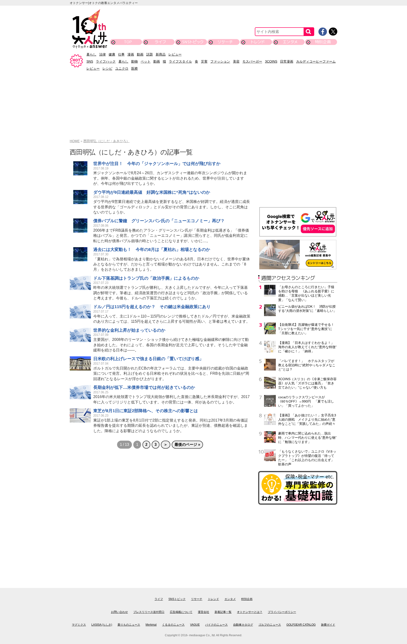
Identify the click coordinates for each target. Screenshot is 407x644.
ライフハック (106, 61)
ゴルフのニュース (269, 624)
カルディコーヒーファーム (316, 61)
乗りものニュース (129, 624)
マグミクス (79, 624)
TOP (128, 41)
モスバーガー (252, 61)
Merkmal (151, 624)
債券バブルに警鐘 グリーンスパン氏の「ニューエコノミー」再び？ (159, 220)
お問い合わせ (119, 612)
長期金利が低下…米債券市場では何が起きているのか (144, 387)
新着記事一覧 (223, 612)
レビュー (175, 54)
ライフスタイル (180, 61)
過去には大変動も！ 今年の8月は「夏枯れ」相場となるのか (151, 249)
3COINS (271, 61)
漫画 (130, 54)
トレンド (258, 41)
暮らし (91, 54)
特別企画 (323, 41)
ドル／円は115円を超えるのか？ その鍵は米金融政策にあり (152, 306)
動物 (134, 61)
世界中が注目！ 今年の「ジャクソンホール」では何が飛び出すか (156, 163)
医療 (134, 68)
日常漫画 (286, 61)
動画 (140, 54)
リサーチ (225, 41)
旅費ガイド (328, 624)
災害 (204, 61)
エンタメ (290, 41)
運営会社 (203, 612)
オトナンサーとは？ (249, 612)
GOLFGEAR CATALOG (301, 624)
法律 (102, 54)
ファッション (220, 61)
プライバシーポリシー (282, 612)
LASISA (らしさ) (101, 624)
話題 (149, 54)
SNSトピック (193, 41)
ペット (146, 61)
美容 (236, 61)
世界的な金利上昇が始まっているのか (129, 330)
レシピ (107, 68)
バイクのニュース (216, 624)
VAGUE (195, 624)
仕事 (121, 54)
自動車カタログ (243, 624)
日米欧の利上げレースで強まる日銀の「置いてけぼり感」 (148, 358)
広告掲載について (181, 612)
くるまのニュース (173, 624)
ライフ (160, 41)
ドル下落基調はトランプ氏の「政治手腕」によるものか (146, 278)
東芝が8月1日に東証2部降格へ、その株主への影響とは (145, 410)
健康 (112, 54)
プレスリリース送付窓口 (148, 612)
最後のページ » (187, 445)
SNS (89, 61)
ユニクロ (121, 68)
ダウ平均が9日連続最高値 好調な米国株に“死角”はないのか (151, 192)
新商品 (161, 54)
